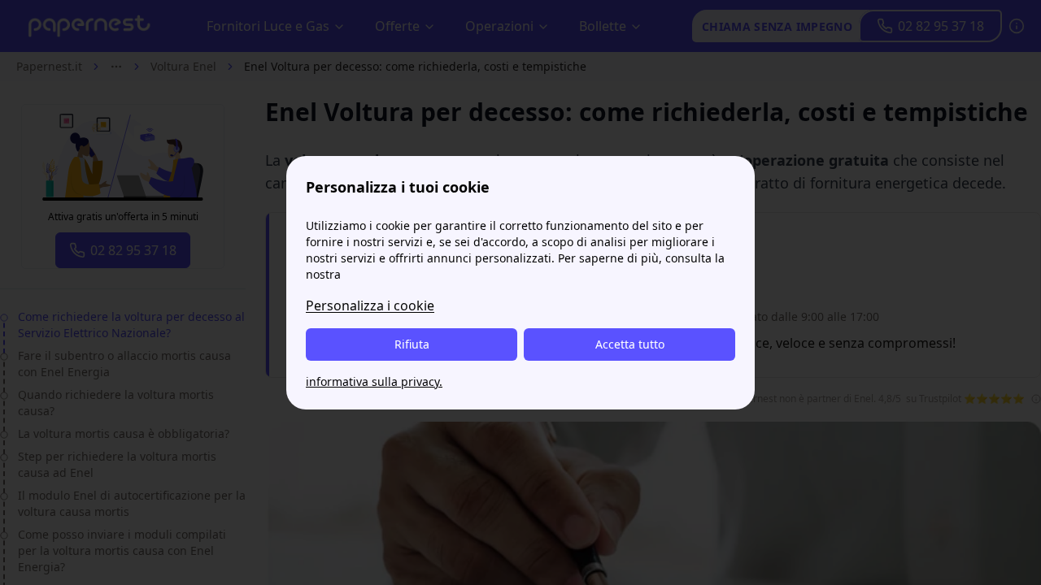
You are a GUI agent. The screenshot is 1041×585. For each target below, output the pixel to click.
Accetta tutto (629, 344)
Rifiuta (411, 344)
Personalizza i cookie (370, 305)
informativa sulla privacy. (374, 381)
